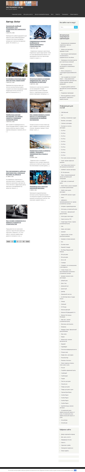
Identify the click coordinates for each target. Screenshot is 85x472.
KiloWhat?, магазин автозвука (68, 169)
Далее (27, 241)
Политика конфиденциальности (69, 349)
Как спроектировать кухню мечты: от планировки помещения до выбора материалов (40, 117)
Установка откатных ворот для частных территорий (16, 79)
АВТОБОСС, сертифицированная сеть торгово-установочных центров (68, 202)
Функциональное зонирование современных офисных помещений (68, 45)
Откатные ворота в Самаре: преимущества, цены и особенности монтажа (40, 80)
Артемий (63, 231)
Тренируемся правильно (67, 448)
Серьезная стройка (16, 14)
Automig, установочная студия (68, 117)
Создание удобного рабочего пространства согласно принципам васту (68, 88)
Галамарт (63, 262)
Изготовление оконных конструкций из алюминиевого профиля (67, 66)
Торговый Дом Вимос (66, 392)
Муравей (63, 344)
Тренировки (65, 14)
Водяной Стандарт (65, 247)
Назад (8, 241)
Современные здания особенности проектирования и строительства (38, 43)
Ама (62, 226)
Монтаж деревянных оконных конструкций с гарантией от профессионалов (67, 97)
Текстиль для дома (66, 381)
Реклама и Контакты (66, 360)
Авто (52, 14)
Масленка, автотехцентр (67, 324)
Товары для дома (65, 386)
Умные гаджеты (74, 14)
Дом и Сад (63, 283)
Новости (58, 14)
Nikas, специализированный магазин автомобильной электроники (67, 177)
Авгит (62, 197)
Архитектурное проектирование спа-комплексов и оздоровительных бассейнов (68, 55)
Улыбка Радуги (64, 395)
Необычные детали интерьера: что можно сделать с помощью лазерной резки (14, 117)
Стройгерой (64, 373)
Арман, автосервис (66, 229)
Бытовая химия (65, 244)
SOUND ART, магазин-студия (68, 194)
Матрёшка (63, 326)
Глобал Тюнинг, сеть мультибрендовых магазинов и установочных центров (67, 271)
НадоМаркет (64, 346)
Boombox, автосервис (66, 120)
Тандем (63, 378)
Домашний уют (65, 286)
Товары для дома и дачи (67, 389)
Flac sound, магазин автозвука (68, 158)
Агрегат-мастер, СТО (66, 219)
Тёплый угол (64, 384)
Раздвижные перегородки (67, 93)
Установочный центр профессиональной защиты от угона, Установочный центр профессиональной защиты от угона (67, 414)
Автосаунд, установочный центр (69, 209)
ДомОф (63, 291)
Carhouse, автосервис (66, 123)
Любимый (63, 304)
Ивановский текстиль (66, 294)
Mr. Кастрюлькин (65, 172)
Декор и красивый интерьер (42, 14)
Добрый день (64, 280)
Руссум (63, 367)
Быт (62, 241)
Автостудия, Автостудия (67, 216)
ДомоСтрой (64, 288)
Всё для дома (64, 254)
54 (23, 241)
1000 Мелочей (64, 112)
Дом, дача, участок (28, 14)
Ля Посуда (63, 307)
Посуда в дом (64, 352)
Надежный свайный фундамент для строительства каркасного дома (16, 28)
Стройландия (64, 375)
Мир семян (64, 334)
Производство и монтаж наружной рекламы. (39, 187)
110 (62, 115)
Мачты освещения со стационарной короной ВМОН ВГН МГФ (68, 72)
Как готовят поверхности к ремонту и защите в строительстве (16, 222)
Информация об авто (66, 439)
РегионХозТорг (64, 357)
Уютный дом (64, 422)
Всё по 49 (63, 260)
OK (75, 470)
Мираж (62, 336)
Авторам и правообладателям (68, 206)
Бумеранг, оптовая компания (68, 239)
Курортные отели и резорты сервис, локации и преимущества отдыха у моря (40, 153)
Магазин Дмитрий (65, 309)
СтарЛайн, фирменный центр (68, 370)
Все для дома (64, 257)
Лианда (63, 301)
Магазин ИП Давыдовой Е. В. (68, 312)
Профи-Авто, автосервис (67, 355)
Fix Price (63, 130)
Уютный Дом (64, 420)
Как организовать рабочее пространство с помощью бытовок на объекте (16, 172)
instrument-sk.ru (14, 7)
